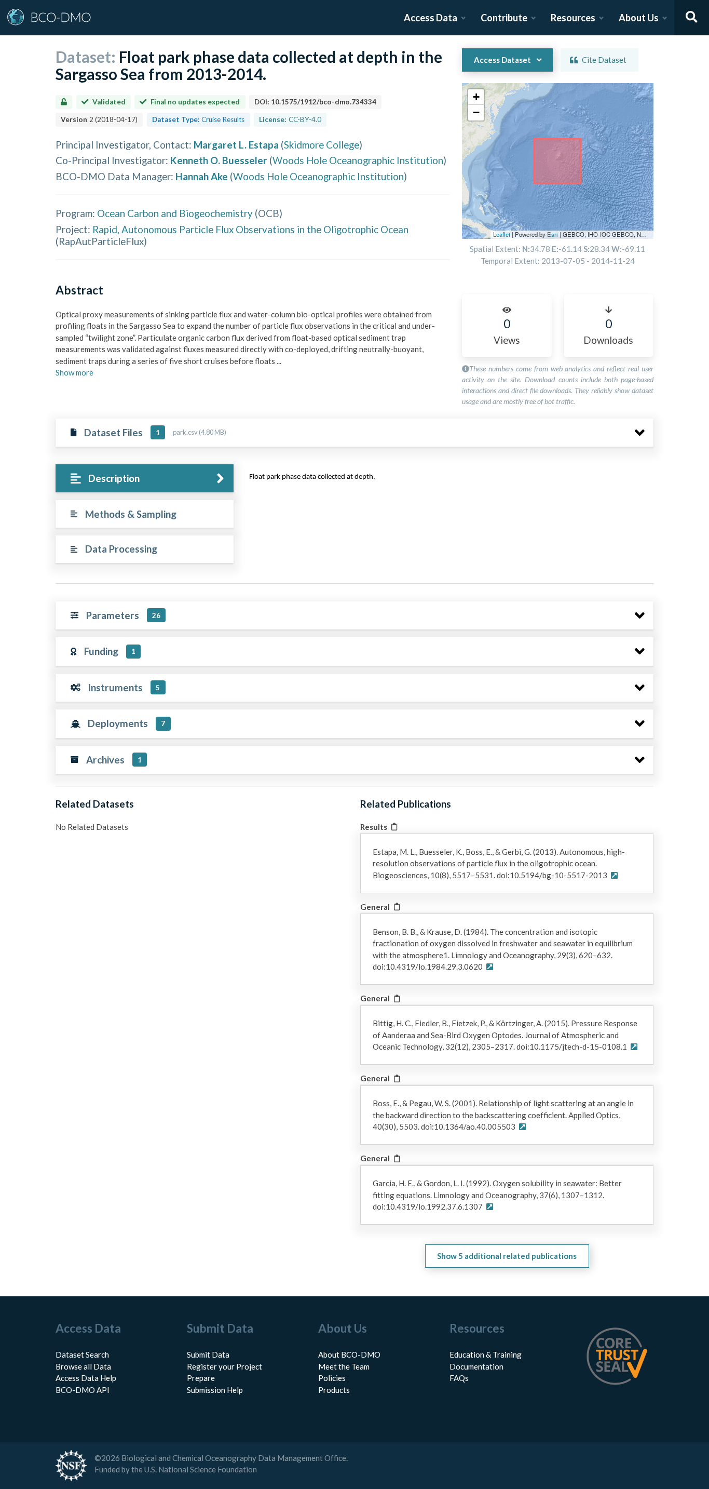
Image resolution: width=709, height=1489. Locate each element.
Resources (573, 17)
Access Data (430, 17)
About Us (639, 17)
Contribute (504, 17)
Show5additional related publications (507, 1255)
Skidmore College (321, 145)
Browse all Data (83, 1366)
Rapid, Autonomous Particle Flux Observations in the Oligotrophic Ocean (250, 229)
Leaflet (501, 234)
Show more (74, 372)
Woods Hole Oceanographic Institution (357, 160)
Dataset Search (82, 1354)
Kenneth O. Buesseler (218, 160)
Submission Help (215, 1389)
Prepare (201, 1378)
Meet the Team (344, 1366)
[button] (476, 97)
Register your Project (224, 1366)
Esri (552, 234)
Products (334, 1389)
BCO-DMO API (83, 1389)
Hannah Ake (201, 176)
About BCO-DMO (349, 1354)
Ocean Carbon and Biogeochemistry (175, 213)
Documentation (476, 1366)
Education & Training (485, 1354)
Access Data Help (86, 1378)
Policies (332, 1378)
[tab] (145, 478)
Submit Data (208, 1354)
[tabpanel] (448, 480)
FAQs (459, 1378)
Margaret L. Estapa (236, 145)
